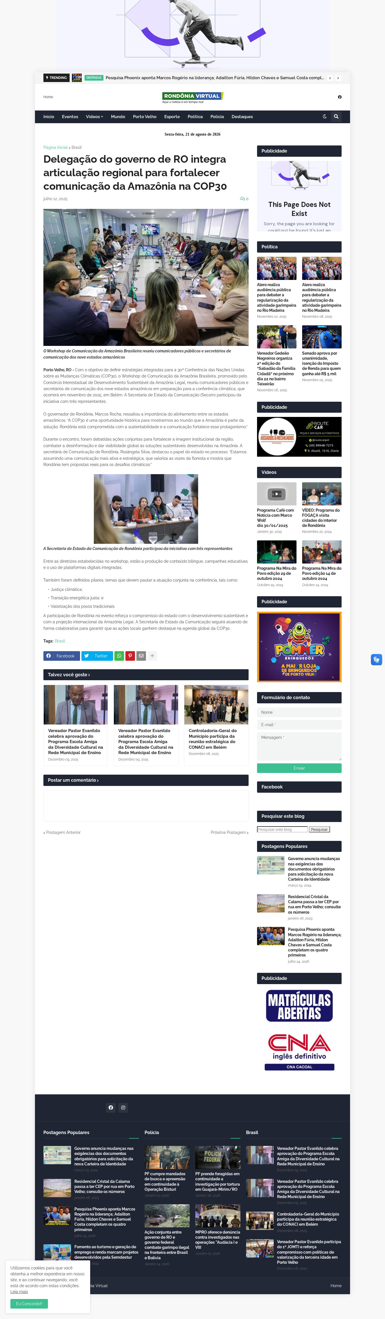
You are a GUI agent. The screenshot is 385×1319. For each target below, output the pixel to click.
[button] (330, 78)
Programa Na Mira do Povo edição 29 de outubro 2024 (276, 573)
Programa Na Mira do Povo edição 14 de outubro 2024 (321, 573)
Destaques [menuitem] (242, 116)
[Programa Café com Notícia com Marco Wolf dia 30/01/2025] (277, 493)
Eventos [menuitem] (70, 116)
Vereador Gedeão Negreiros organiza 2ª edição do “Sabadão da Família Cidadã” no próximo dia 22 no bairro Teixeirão (276, 368)
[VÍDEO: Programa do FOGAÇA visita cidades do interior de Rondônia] (322, 493)
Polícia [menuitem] (217, 116)
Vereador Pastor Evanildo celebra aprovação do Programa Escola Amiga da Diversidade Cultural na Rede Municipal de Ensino (75, 741)
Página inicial (55, 147)
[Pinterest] (130, 656)
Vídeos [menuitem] (93, 116)
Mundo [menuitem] (118, 116)
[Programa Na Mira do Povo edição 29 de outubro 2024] (277, 552)
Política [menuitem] (195, 116)
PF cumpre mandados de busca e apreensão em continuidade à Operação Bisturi (165, 1182)
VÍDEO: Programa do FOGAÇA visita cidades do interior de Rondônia (321, 518)
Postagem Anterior (63, 832)
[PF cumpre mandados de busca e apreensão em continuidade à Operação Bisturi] (167, 1157)
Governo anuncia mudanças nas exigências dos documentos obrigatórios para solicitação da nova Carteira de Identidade (314, 868)
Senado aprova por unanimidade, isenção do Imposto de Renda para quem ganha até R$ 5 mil (321, 363)
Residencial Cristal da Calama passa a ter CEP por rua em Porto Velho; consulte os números (314, 904)
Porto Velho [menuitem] (144, 116)
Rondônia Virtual (92, 1285)
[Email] (141, 656)
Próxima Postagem (228, 832)
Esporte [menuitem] (172, 116)
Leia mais (19, 1291)
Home (48, 97)
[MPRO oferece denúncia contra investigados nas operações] (217, 1215)
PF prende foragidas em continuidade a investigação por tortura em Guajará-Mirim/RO (217, 1182)
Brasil (77, 147)
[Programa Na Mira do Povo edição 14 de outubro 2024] (322, 552)
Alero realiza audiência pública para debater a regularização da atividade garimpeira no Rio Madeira (276, 297)
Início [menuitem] (48, 116)
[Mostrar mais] (152, 656)
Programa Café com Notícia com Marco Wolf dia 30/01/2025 (275, 518)
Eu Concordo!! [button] (29, 1304)
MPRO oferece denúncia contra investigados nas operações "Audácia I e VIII (217, 1240)
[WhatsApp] (119, 656)
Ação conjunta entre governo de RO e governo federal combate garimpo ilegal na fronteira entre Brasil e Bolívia (167, 1245)
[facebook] (340, 97)
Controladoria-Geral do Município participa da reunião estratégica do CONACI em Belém (213, 739)
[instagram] (123, 1108)
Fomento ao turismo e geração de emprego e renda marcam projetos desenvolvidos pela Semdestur (106, 1252)
